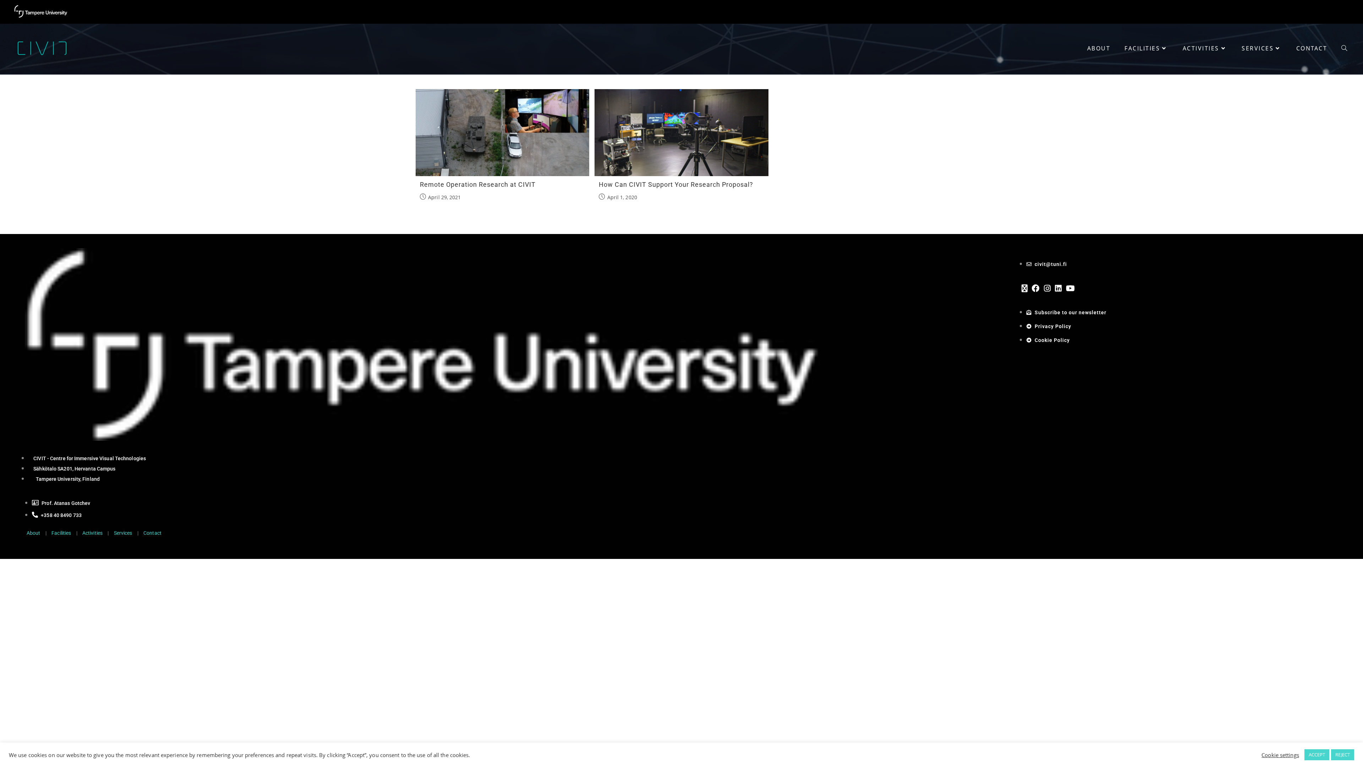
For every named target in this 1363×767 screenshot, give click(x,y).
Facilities (61, 533)
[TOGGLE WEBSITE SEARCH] (1344, 48)
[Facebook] (1036, 288)
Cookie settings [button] (1280, 755)
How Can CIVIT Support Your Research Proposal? (676, 184)
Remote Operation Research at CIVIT (478, 184)
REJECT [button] (1342, 754)
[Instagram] (1047, 288)
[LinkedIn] (1058, 288)
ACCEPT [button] (1317, 754)
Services (123, 533)
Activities (92, 533)
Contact (152, 533)
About (33, 533)
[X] (1025, 288)
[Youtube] (1070, 288)
